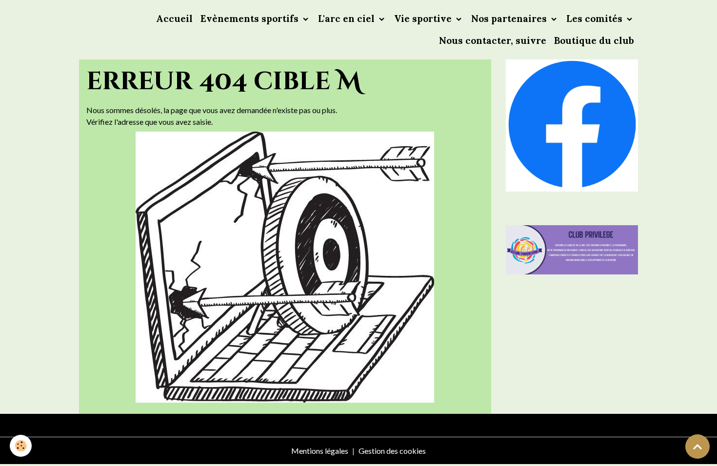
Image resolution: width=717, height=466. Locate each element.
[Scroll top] (697, 446)
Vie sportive (424, 18)
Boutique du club (594, 40)
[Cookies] (21, 446)
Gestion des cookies (392, 450)
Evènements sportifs (250, 18)
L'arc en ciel (347, 18)
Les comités (595, 18)
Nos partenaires (510, 18)
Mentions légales (319, 450)
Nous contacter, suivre (492, 40)
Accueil (174, 18)
